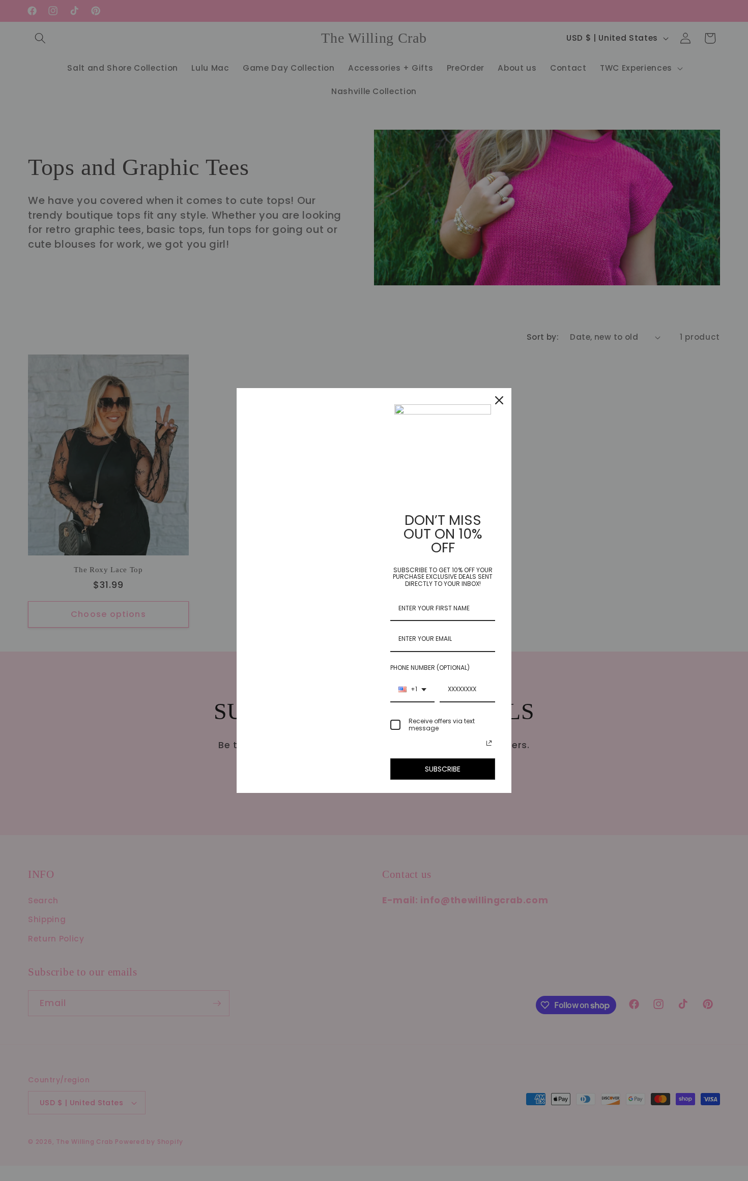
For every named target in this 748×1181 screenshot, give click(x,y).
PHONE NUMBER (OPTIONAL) (430, 667)
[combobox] (412, 689)
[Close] (499, 400)
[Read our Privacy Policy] (489, 743)
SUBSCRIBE (443, 769)
